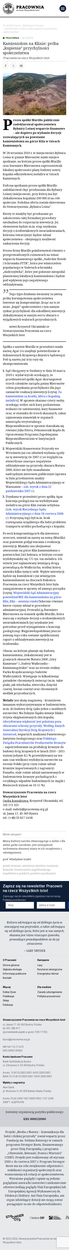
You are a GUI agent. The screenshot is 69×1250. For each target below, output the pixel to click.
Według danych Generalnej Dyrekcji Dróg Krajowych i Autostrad (34, 730)
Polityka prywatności (48, 996)
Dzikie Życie (9, 992)
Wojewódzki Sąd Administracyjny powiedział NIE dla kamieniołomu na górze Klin (32, 597)
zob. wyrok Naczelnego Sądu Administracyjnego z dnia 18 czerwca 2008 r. (34, 513)
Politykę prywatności (14, 900)
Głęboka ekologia (12, 969)
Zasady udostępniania (49, 992)
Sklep (6, 1000)
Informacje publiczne (14, 973)
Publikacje (8, 996)
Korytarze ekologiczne (49, 969)
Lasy (39, 965)
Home (17, 25)
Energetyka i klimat (48, 973)
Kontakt (7, 977)
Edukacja (8, 1004)
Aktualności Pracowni (33, 25)
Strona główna (11, 965)
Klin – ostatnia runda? (24, 601)
